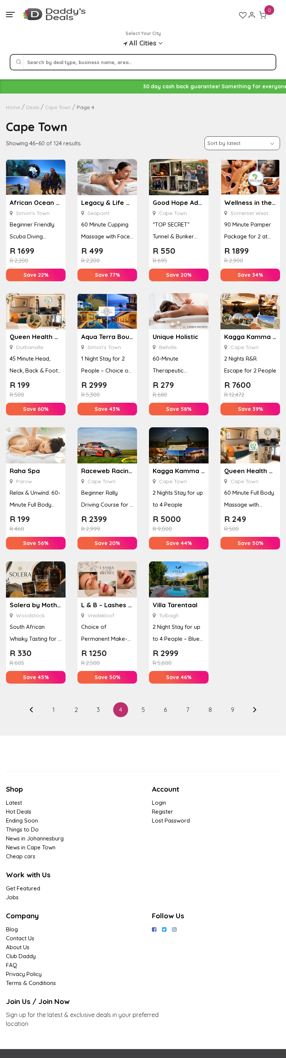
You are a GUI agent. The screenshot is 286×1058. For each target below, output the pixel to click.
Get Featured (23, 888)
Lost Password (171, 820)
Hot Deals (18, 811)
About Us (17, 947)
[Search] (18, 62)
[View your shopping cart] (262, 15)
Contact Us (20, 938)
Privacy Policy (24, 974)
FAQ (11, 965)
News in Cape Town (30, 847)
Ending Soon (22, 820)
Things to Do (22, 829)
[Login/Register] (251, 15)
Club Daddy (21, 956)
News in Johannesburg (35, 838)
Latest (14, 802)
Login (159, 802)
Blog (12, 929)
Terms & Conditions (31, 982)
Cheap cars (20, 856)
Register (162, 811)
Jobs (12, 897)
